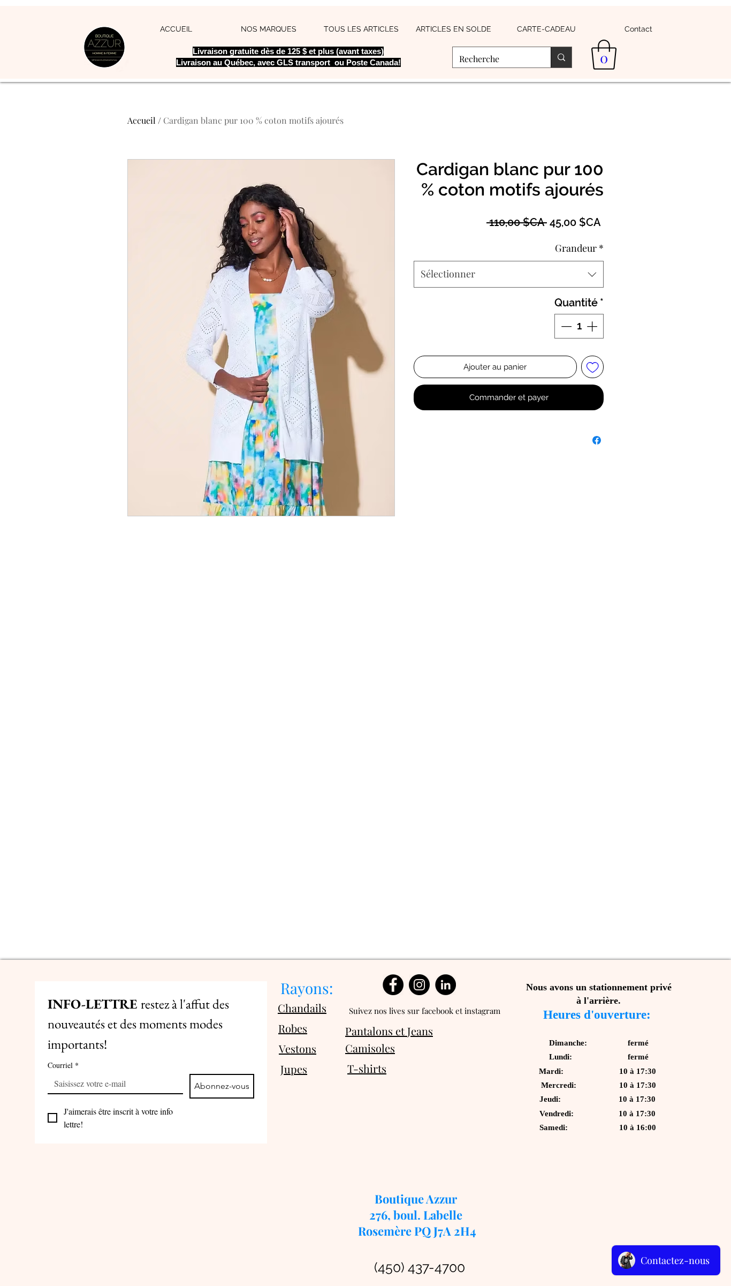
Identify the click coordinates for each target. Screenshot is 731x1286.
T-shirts (366, 1068)
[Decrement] (565, 326)
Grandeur (579, 248)
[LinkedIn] (445, 984)
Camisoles (370, 1048)
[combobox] (509, 274)
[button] (603, 55)
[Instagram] (419, 984)
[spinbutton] (579, 326)
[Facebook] (393, 984)
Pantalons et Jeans (389, 1031)
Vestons (297, 1048)
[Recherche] (561, 57)
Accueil (141, 120)
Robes (292, 1028)
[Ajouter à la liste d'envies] (592, 367)
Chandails (302, 1008)
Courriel (63, 1065)
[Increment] (593, 326)
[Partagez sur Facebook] (596, 440)
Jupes (293, 1069)
